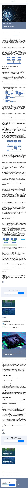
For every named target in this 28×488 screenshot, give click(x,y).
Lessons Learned (8, 356)
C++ (3, 314)
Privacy (16, 294)
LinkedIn (3, 285)
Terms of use (14, 294)
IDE (7, 454)
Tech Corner (4, 23)
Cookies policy (19, 294)
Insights (3, 319)
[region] (8, 483)
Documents (18, 484)
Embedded (5, 314)
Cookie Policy (5, 483)
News (2, 474)
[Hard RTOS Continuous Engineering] (8, 303)
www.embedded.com (15, 35)
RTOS (8, 314)
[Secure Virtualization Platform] (8, 311)
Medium (5, 285)
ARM (3, 454)
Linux (7, 314)
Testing (13, 314)
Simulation (11, 314)
